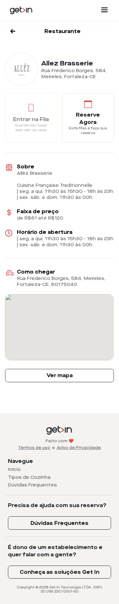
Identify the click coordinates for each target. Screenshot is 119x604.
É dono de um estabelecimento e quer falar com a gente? (55, 551)
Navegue (20, 461)
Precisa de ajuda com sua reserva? (57, 505)
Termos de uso (34, 447)
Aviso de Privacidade (79, 447)
